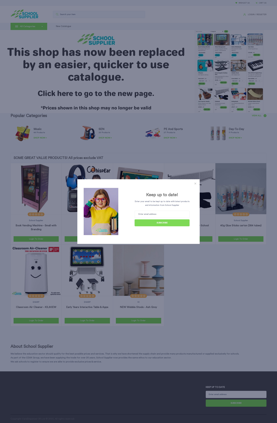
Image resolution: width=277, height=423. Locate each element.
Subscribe (162, 223)
